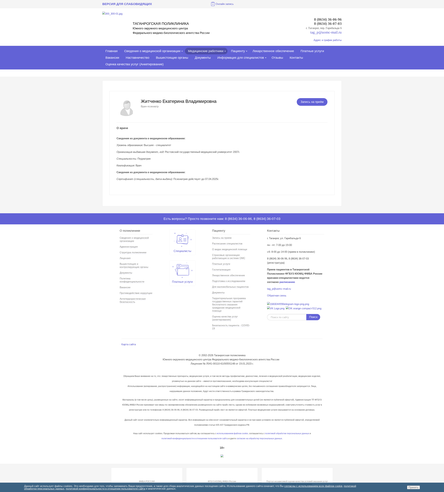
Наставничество (137, 57)
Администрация (129, 246)
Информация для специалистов (240, 57)
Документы (203, 57)
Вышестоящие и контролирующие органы (134, 265)
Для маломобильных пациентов (230, 286)
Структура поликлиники (133, 252)
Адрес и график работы (328, 40)
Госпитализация (221, 269)
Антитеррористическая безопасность (133, 300)
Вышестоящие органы (172, 57)
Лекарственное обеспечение (273, 51)
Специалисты (182, 251)
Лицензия (125, 258)
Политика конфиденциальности (132, 280)
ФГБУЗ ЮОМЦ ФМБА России (222, 481)
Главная (111, 51)
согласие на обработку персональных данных (259, 438)
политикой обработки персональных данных (287, 433)
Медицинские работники (205, 51)
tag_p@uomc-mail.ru (279, 288)
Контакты (296, 57)
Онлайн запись (225, 3)
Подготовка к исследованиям (228, 281)
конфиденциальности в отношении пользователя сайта (200, 438)
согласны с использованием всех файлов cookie (313, 486)
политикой (166, 438)
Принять (413, 487)
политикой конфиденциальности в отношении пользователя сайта (105, 488)
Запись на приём (312, 102)
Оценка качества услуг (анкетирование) (225, 318)
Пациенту (238, 51)
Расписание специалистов (227, 243)
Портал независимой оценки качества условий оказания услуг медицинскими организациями (297, 482)
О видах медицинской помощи (229, 249)
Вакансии (112, 57)
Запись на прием (222, 237)
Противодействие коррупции (136, 293)
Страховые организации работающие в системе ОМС (228, 256)
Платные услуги (312, 51)
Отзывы (277, 57)
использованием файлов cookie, (233, 433)
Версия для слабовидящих (127, 4)
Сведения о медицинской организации (152, 51)
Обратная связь (276, 295)
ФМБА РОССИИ (147, 481)
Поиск (313, 317)
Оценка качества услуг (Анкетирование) (134, 64)
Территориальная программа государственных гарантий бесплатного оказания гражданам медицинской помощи (229, 304)
